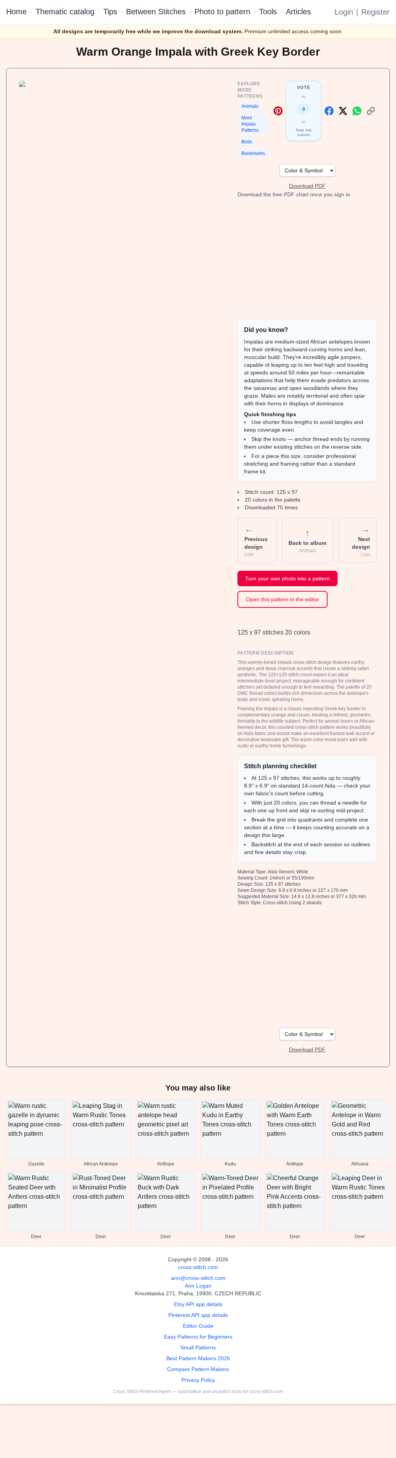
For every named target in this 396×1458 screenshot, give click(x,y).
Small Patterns (198, 1347)
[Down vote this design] (303, 121)
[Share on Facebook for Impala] (329, 111)
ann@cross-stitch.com (198, 1278)
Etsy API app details (198, 1304)
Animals (249, 106)
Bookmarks (253, 153)
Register (375, 12)
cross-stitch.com (198, 1267)
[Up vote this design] (303, 97)
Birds (246, 142)
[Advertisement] (307, 258)
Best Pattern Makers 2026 (198, 1358)
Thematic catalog (65, 11)
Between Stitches (156, 11)
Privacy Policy (198, 1380)
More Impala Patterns (250, 124)
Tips (110, 11)
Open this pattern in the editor (282, 599)
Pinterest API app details (198, 1315)
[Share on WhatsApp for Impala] (357, 111)
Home (16, 11)
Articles (298, 11)
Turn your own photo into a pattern (287, 578)
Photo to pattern (222, 11)
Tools (268, 11)
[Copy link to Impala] (371, 111)
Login (344, 12)
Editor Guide (198, 1326)
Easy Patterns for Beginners (198, 1337)
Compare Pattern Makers (198, 1369)
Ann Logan (198, 1286)
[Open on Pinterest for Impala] (278, 111)
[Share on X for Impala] (343, 111)
